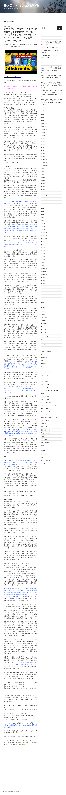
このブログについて (46, 372)
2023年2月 (44, 153)
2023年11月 (44, 126)
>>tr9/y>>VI (44, 317)
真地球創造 (44, 439)
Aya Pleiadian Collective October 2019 (51, 38)
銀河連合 (43, 445)
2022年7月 (44, 174)
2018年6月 (44, 302)
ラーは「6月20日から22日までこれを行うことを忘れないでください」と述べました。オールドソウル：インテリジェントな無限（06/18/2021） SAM (20, 34)
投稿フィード (44, 457)
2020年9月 (44, 241)
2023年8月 (44, 135)
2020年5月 (44, 253)
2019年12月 (44, 268)
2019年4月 (44, 293)
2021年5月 (44, 217)
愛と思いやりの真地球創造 (21, 5)
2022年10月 (44, 165)
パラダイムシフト (45, 411)
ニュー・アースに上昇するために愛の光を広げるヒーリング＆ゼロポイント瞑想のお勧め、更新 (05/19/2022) (51, 68)
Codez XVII (44, 330)
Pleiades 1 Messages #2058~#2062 (50, 47)
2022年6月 (44, 177)
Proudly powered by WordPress (11, 791)
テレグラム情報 (45, 399)
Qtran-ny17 (44, 357)
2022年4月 (44, 184)
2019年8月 (44, 281)
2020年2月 (44, 262)
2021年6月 (44, 214)
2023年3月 (44, 150)
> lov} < (43, 311)
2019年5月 (44, 290)
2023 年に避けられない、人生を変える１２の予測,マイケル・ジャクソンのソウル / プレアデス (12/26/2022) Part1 (51, 92)
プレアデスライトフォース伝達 (49, 417)
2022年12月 (44, 159)
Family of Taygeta (45, 336)
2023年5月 (44, 144)
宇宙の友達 (44, 427)
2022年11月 (44, 162)
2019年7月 (44, 284)
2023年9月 (44, 132)
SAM (42, 360)
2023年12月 (44, 123)
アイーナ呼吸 (44, 375)
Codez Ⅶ (43, 333)
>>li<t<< (43, 314)
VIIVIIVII (43, 366)
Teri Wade (43, 363)
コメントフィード (45, 460)
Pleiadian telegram (46, 351)
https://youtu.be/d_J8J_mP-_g (12, 77)
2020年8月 (44, 244)
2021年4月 (44, 220)
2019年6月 (44, 287)
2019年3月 (44, 296)
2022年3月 (44, 187)
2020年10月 (44, 238)
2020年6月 (44, 250)
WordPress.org (45, 463)
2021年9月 (44, 205)
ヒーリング (44, 414)
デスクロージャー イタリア (48, 405)
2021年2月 (44, 226)
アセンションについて (46, 381)
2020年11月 (44, 235)
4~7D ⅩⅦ (43, 323)
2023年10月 (44, 129)
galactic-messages (46, 339)
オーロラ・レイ (45, 384)
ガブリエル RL (45, 387)
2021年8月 (44, 208)
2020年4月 (44, 256)
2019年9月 (44, 278)
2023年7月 (44, 138)
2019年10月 (44, 274)
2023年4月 (44, 147)
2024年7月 (44, 114)
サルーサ (43, 393)
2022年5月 (44, 180)
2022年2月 (44, 190)
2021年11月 (44, 199)
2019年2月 (44, 299)
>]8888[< (43, 320)
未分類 (43, 436)
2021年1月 (44, 229)
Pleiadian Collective (46, 348)
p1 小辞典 (43, 345)
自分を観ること (45, 442)
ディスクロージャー (46, 402)
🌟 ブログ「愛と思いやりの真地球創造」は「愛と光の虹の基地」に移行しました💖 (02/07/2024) (51, 42)
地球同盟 (43, 424)
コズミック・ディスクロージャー (49, 390)
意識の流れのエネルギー (47, 430)
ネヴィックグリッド (46, 408)
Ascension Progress (46, 327)
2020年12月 (44, 232)
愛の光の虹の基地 (45, 433)
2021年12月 (44, 196)
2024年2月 (44, 117)
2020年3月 (44, 259)
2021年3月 (44, 223)
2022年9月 (44, 168)
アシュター (44, 378)
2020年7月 (44, 247)
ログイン (43, 454)
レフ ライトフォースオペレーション (50, 421)
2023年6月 (44, 141)
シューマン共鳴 (45, 396)
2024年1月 (44, 120)
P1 (41, 342)
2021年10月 (44, 202)
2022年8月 (44, 171)
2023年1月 (44, 156)
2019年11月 (44, 271)
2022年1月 (44, 193)
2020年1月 (44, 265)
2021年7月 (44, 211)
